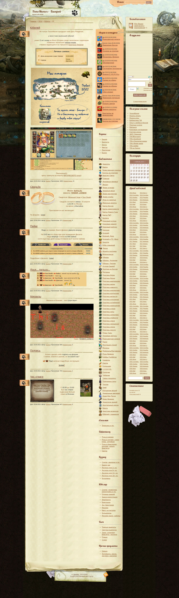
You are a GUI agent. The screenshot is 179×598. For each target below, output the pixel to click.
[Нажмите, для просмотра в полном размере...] (61, 169)
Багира (48, 181)
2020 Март (132, 285)
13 (148, 170)
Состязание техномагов (112, 68)
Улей (104, 387)
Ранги (105, 342)
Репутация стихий (110, 345)
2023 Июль (132, 331)
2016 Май (132, 232)
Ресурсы (106, 348)
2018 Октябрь (144, 264)
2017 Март (132, 243)
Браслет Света (108, 175)
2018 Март (132, 257)
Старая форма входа (139, 101)
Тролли (105, 384)
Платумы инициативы (111, 290)
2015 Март (132, 216)
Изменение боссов (110, 45)
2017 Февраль (144, 241)
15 (134, 174)
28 (131, 180)
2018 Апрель (144, 257)
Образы (106, 257)
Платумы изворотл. (110, 287)
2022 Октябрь (144, 320)
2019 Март (132, 271)
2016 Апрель (144, 230)
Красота (106, 242)
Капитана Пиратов (76, 45)
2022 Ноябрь (133, 322)
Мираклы (35, 296)
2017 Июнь (143, 246)
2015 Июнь (143, 218)
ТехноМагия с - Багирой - (47, 11)
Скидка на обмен (109, 80)
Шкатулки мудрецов (110, 411)
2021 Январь (133, 297)
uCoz (91, 576)
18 (141, 174)
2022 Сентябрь (134, 320)
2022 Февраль (144, 311)
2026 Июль (132, 373)
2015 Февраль (144, 213)
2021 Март (132, 299)
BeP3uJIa (78, 191)
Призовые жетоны (110, 336)
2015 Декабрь (144, 225)
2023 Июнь (143, 329)
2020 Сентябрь (134, 292)
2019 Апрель (144, 271)
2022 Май (132, 315)
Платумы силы (108, 312)
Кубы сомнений (109, 245)
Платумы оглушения (111, 299)
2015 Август (143, 220)
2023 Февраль (144, 324)
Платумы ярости (109, 330)
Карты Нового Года (110, 212)
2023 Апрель (144, 327)
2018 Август (143, 262)
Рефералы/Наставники (112, 351)
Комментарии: (68, 181)
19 (144, 174)
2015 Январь (133, 213)
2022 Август (143, 317)
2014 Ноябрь (133, 211)
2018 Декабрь (144, 267)
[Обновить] (149, 76)
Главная (33, 21)
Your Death (86, 197)
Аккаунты (106, 164)
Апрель (47, 21)
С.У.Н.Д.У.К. (107, 369)
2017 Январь (133, 241)
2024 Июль (132, 345)
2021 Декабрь (144, 308)
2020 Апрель (144, 285)
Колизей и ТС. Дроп (110, 239)
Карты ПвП (107, 215)
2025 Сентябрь (134, 361)
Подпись (35, 350)
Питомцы (106, 272)
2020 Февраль (144, 283)
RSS (106, 575)
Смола (105, 363)
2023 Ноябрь (133, 336)
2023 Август (143, 331)
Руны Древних (108, 354)
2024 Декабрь (144, 350)
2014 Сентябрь (134, 209)
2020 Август (143, 290)
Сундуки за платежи (110, 51)
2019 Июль (132, 276)
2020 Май (132, 287)
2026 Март (132, 368)
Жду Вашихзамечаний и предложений (139, 26)
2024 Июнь (143, 343)
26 (145, 177)
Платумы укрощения (111, 324)
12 (145, 170)
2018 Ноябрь (133, 267)
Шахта (105, 408)
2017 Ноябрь (133, 253)
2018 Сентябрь (134, 264)
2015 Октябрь (144, 223)
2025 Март (132, 354)
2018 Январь (133, 255)
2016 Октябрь (144, 237)
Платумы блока (109, 275)
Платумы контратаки (111, 293)
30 (136, 180)
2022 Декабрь (144, 322)
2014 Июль (132, 206)
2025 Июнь (143, 357)
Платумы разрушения (111, 306)
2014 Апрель (144, 202)
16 (136, 174)
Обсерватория (108, 63)
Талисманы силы (109, 381)
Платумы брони (109, 278)
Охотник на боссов (110, 269)
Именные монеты (110, 203)
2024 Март (132, 341)
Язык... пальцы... (40, 269)
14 (131, 174)
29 (134, 180)
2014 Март (132, 202)
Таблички (106, 375)
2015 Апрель (144, 216)
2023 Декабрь (144, 336)
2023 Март (132, 327)
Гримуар (106, 178)
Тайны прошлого (109, 378)
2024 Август (143, 345)
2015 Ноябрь (133, 225)
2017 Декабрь (144, 253)
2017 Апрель (144, 243)
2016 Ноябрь (133, 239)
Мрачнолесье (108, 254)
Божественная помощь (112, 170)
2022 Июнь (143, 315)
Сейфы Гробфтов (109, 357)
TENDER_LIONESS (78, 193)
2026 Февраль (144, 366)
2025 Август (143, 359)
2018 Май (132, 260)
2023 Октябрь (144, 334)
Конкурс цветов (109, 104)
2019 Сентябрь (134, 278)
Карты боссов (108, 206)
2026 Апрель (144, 368)
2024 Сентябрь (134, 348)
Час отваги (36, 376)
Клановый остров (109, 221)
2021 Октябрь (144, 306)
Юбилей (35, 27)
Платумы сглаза (109, 309)
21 (131, 177)
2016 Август (143, 234)
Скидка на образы (110, 86)
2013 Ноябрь (133, 197)
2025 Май (132, 357)
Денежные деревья (110, 182)
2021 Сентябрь (134, 306)
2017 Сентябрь (134, 250)
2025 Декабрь (144, 364)
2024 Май (132, 343)
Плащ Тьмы (107, 333)
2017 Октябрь (144, 250)
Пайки (34, 226)
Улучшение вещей (109, 390)
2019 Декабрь (144, 280)
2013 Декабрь (144, 197)
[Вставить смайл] (151, 76)
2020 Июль (132, 290)
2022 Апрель (144, 313)
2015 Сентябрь (134, 223)
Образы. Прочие (109, 263)
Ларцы (105, 248)
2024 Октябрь (144, 348)
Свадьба (35, 186)
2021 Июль (132, 304)
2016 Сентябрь (134, 237)
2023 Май (132, 329)
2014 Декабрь (144, 211)
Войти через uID (140, 95)
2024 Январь (133, 338)
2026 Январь (133, 366)
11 (141, 170)
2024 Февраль (144, 338)
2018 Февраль (144, 255)
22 (134, 177)
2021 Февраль (144, 297)
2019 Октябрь (144, 278)
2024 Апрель (144, 341)
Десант (105, 185)
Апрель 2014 (139, 161)
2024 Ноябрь (133, 350)
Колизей (106, 233)
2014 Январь (133, 200)
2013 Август (143, 193)
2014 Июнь (143, 204)
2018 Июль (132, 262)
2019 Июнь (143, 274)
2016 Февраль (144, 227)
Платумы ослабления (111, 303)
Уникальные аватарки (111, 393)
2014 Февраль (144, 200)
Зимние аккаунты (109, 109)
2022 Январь (133, 311)
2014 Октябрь (144, 209)
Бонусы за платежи (110, 121)
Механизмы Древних (111, 57)
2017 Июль (132, 248)
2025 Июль (132, 359)
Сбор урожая (108, 92)
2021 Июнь (143, 301)
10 (139, 170)
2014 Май (132, 204)
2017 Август (143, 248)
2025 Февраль (144, 352)
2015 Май (132, 218)
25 (141, 177)
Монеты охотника (110, 251)
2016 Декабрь (144, 239)
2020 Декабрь (144, 294)
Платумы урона (109, 327)
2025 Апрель (144, 354)
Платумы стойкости (110, 318)
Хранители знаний (110, 402)
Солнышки (107, 366)
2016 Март (132, 230)
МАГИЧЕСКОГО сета (72, 175)
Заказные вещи (109, 191)
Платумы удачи (109, 321)
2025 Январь (133, 352)
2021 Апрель (144, 299)
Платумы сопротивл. (111, 315)
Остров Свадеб (109, 266)
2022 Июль (132, 317)
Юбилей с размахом (111, 414)
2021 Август (143, 304)
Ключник (106, 230)
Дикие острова (108, 188)
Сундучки (106, 372)
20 (148, 174)
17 (139, 174)
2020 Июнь (143, 287)
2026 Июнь (143, 371)
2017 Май (132, 246)
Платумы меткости (110, 296)
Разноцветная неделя (111, 39)
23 (136, 177)
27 (148, 177)
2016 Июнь (143, 232)
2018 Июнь (143, 260)
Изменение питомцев (111, 98)
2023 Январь (133, 324)
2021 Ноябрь (133, 308)
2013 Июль (132, 193)
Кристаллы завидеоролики (108, 114)
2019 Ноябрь (133, 280)
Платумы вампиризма (111, 281)
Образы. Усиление (110, 260)
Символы (106, 360)
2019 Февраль (144, 269)
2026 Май (132, 371)
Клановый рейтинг (110, 227)
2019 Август (143, 276)
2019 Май (132, 274)
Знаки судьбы (108, 197)
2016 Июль (132, 234)
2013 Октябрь (144, 195)
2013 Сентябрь (134, 195)
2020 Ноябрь (133, 294)
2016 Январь (133, 227)
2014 (40, 21)
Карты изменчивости (111, 209)
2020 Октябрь (144, 292)
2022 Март (132, 313)
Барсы (105, 167)
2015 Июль (132, 220)
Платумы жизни (109, 284)
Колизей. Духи (108, 236)
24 (139, 177)
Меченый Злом (74, 197)
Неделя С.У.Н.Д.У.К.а (111, 74)
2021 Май (132, 301)
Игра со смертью (109, 200)
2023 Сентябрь (134, 334)
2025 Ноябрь (133, 364)
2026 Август (143, 373)
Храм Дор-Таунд (109, 396)
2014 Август (143, 206)
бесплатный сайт (82, 576)
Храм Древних (108, 399)
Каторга (106, 218)
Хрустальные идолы (111, 405)
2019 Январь (133, 269)
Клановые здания (110, 224)
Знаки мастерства (110, 194)
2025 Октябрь (144, 361)
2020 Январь (133, 283)
